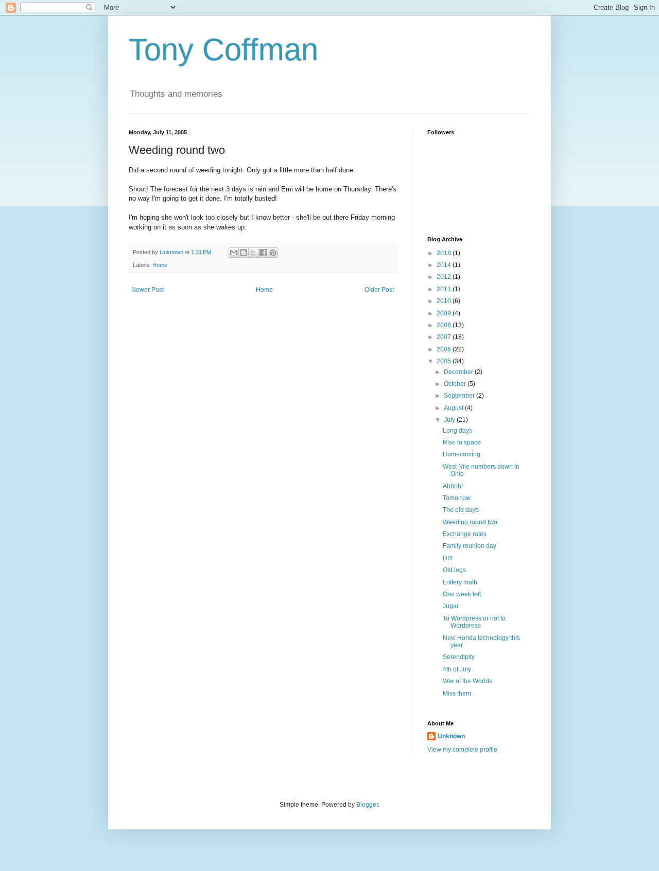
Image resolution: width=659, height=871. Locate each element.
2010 (445, 301)
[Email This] (234, 252)
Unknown (451, 736)
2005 (445, 361)
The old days (461, 509)
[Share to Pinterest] (273, 252)
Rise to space (462, 442)
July (450, 419)
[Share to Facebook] (263, 252)
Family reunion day (469, 545)
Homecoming (461, 454)
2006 (445, 349)
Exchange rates (465, 534)
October (455, 383)
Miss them (457, 693)
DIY (448, 558)
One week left (462, 594)
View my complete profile (462, 749)
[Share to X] (253, 252)
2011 (445, 289)
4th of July (457, 669)
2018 (445, 253)
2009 (445, 313)
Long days (457, 430)
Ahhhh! (453, 486)
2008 (445, 325)
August (454, 408)
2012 (445, 276)
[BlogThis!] (243, 252)
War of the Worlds (467, 681)
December (459, 372)
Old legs (454, 570)
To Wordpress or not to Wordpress (474, 622)
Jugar (451, 606)
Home (159, 265)
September (460, 395)
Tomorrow (457, 498)
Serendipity (459, 657)
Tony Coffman (223, 49)
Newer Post (147, 289)
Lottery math (460, 582)
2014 (445, 265)
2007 (445, 337)
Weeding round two (470, 522)
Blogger (367, 804)
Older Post (379, 289)
